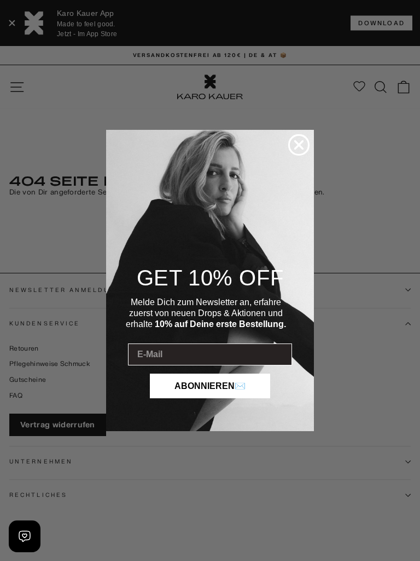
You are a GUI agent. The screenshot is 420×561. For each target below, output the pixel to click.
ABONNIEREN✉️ (210, 386)
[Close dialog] (298, 144)
